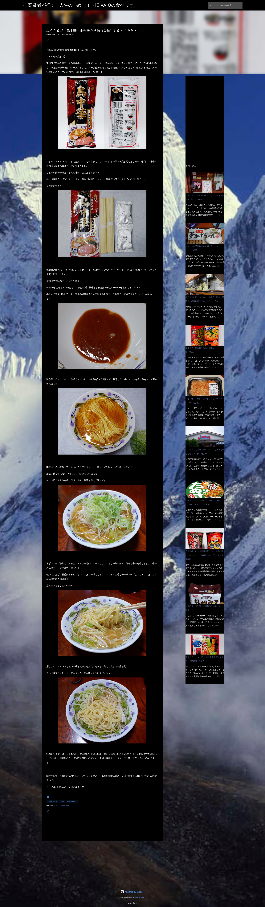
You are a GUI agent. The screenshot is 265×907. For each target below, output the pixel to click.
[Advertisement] (102, 864)
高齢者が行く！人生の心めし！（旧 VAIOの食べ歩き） (83, 4)
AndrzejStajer (140, 897)
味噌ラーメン (72, 801)
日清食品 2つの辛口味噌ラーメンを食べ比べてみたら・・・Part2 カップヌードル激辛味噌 (204, 555)
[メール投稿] (48, 798)
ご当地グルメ (52, 801)
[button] (48, 40)
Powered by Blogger (134, 892)
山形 (62, 801)
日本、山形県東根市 (61, 805)
